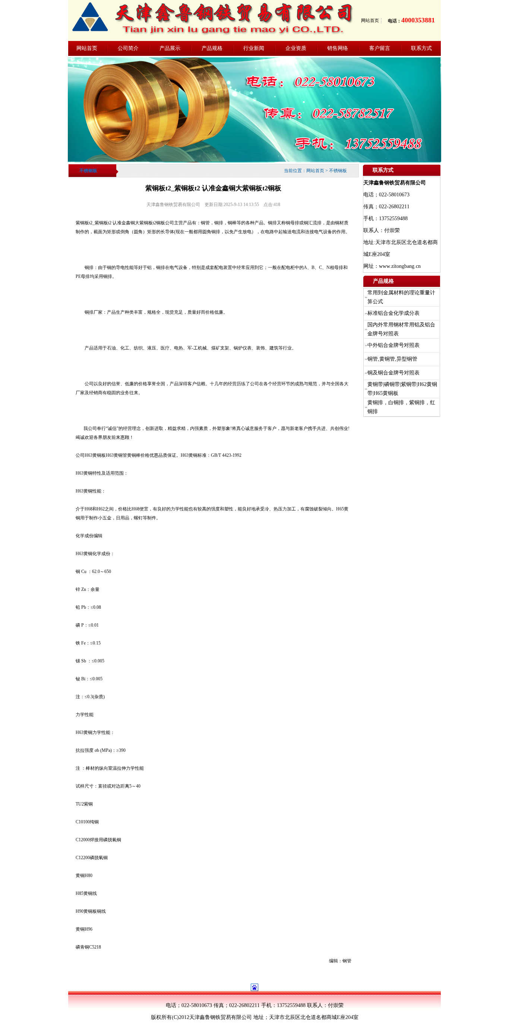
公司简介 (128, 48)
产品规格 (212, 48)
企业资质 (295, 48)
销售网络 (337, 48)
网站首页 (370, 20)
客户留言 (379, 48)
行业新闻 (253, 48)
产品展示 (169, 48)
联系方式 (421, 48)
